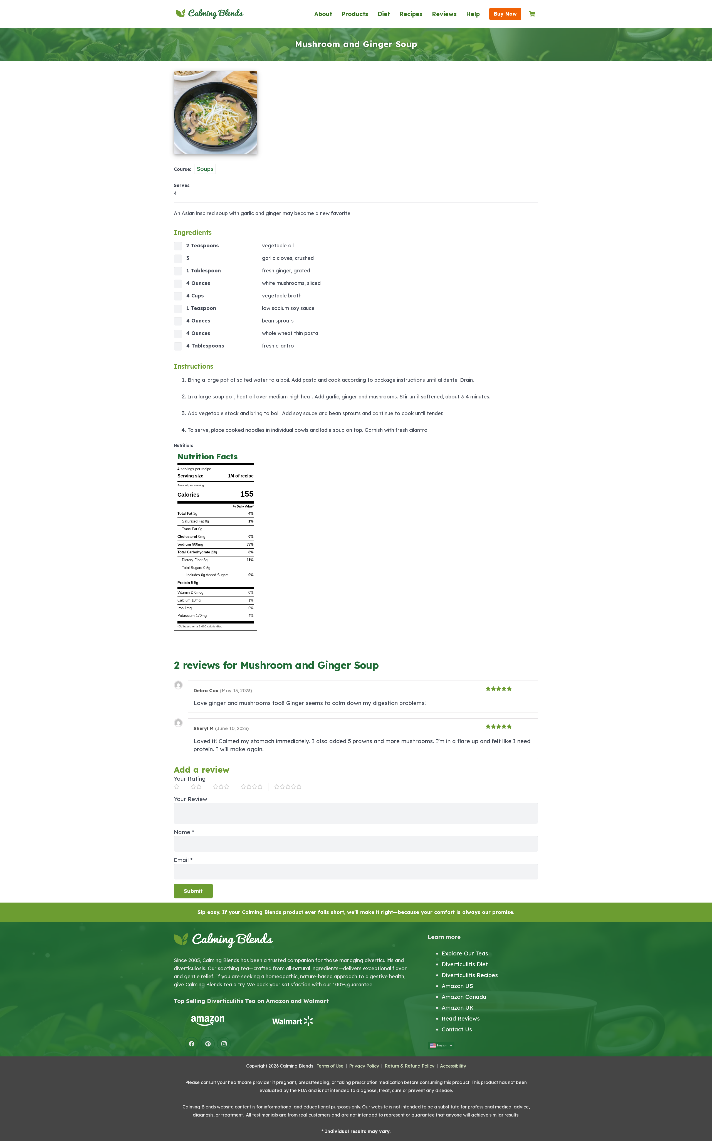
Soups (205, 168)
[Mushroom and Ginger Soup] (215, 157)
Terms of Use (330, 1066)
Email (183, 859)
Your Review (190, 798)
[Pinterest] (208, 1044)
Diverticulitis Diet (465, 964)
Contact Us (457, 1029)
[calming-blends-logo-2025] (209, 14)
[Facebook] (192, 1044)
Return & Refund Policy (409, 1066)
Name (184, 832)
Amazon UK (458, 1007)
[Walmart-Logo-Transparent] (292, 1021)
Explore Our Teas (465, 953)
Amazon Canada (464, 996)
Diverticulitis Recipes (470, 975)
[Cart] (532, 14)
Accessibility (453, 1066)
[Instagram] (224, 1044)
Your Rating (190, 778)
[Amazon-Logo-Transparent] (208, 1021)
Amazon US (457, 985)
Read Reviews (461, 1018)
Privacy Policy (364, 1066)
